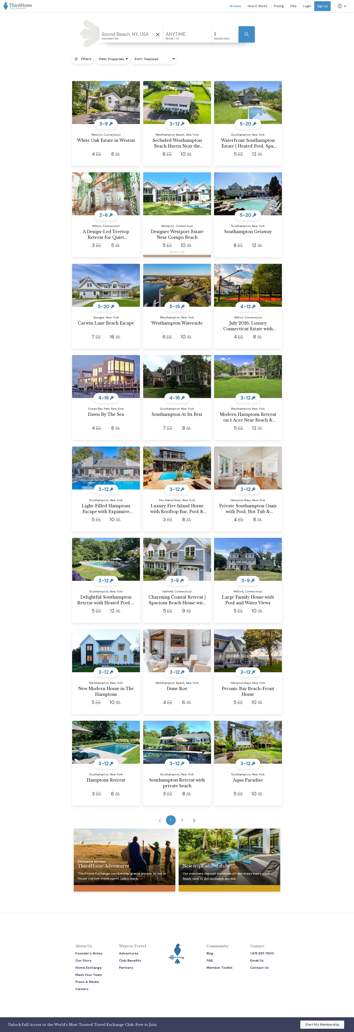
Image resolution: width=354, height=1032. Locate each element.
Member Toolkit (219, 967)
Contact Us (259, 967)
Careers (81, 989)
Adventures (128, 953)
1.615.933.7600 (262, 953)
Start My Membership (322, 1024)
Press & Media (87, 982)
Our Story (83, 960)
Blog (209, 953)
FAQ (209, 960)
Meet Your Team (88, 975)
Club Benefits (130, 960)
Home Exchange (88, 967)
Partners (126, 967)
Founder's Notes (88, 953)
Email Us (257, 960)
